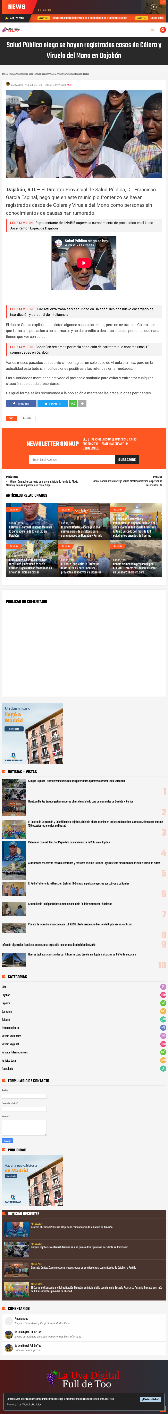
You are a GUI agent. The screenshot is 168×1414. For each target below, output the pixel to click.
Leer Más (109, 1399)
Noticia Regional (10, 1044)
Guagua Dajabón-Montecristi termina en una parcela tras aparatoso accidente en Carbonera (76, 781)
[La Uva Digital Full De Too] (84, 1388)
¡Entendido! (150, 1399)
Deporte (6, 1003)
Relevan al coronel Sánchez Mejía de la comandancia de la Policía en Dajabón (80, 18)
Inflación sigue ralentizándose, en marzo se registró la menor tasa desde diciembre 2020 (48, 945)
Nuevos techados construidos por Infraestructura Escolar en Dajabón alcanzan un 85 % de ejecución (82, 954)
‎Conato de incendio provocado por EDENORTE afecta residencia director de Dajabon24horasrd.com (135, 568)
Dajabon (27, 419)
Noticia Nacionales (11, 1036)
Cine (4, 987)
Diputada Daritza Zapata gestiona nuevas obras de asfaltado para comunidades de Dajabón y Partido (81, 532)
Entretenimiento (10, 1028)
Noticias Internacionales (15, 1052)
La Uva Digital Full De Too (28, 1332)
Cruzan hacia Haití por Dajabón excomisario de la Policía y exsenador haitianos (70, 904)
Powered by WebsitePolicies (24, 1404)
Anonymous (21, 1319)
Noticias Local (9, 1060)
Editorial (6, 1020)
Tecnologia (7, 1069)
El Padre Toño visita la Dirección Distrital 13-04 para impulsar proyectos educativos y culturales (81, 568)
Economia (7, 1011)
